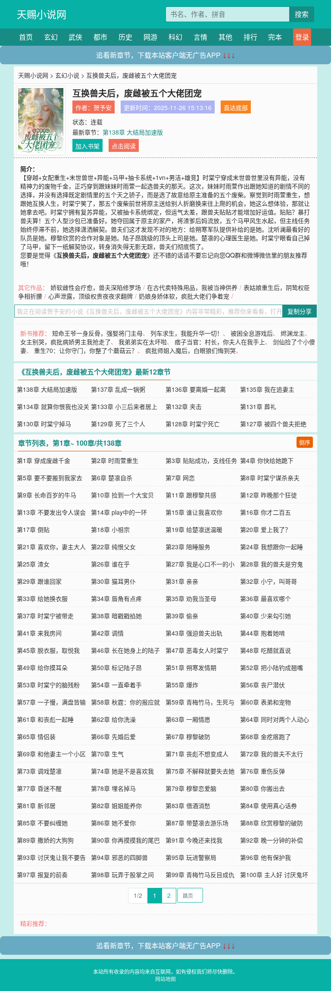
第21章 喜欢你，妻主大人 (51, 546)
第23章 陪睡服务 (188, 546)
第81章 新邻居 (36, 805)
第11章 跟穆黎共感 (191, 495)
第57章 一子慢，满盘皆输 (51, 702)
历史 (125, 37)
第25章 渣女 (33, 564)
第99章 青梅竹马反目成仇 (200, 874)
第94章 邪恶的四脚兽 (119, 857)
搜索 (302, 14)
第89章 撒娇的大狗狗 (45, 840)
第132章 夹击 (184, 406)
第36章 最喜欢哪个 (265, 598)
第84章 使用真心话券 (268, 805)
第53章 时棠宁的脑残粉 (48, 684)
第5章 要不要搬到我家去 (49, 477)
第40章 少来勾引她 (265, 615)
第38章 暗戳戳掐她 (116, 615)
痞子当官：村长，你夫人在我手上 (220, 341)
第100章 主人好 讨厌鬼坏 (274, 874)
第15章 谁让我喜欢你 (194, 512)
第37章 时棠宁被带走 (45, 615)
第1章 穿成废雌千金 (43, 460)
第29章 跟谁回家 (39, 581)
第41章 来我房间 (39, 633)
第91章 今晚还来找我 (194, 840)
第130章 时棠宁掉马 (44, 423)
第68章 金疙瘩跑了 (265, 736)
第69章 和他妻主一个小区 (51, 753)
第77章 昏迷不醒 (39, 788)
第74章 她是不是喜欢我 (122, 771)
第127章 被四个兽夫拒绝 (273, 423)
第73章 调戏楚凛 (39, 771)
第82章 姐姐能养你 (116, 805)
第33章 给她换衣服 (42, 598)
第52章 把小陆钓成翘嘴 (271, 667)
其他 (225, 37)
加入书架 (87, 146)
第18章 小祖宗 (110, 529)
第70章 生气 (107, 753)
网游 (150, 37)
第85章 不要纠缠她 (42, 822)
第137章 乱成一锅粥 (118, 389)
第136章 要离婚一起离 (196, 389)
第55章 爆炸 (182, 684)
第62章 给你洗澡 (113, 719)
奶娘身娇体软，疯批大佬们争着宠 (184, 296)
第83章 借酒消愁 (188, 805)
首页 (26, 37)
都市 (100, 37)
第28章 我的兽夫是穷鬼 (271, 564)
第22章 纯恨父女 (113, 546)
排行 (250, 37)
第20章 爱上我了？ (265, 529)
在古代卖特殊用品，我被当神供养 (192, 287)
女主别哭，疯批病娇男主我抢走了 (65, 341)
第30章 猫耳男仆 (113, 581)
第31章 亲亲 (182, 581)
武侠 (75, 37)
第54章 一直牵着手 (116, 684)
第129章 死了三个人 (118, 423)
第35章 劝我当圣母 (191, 598)
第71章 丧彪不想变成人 (197, 753)
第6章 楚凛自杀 (111, 477)
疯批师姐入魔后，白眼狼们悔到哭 (190, 350)
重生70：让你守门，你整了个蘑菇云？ (85, 350)
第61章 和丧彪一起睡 (45, 719)
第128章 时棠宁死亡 (193, 423)
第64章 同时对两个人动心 (274, 719)
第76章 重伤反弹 (262, 771)
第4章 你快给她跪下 (267, 460)
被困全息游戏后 (252, 333)
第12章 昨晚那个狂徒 (268, 495)
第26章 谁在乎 (110, 564)
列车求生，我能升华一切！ (186, 333)
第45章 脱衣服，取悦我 (48, 650)
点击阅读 (124, 146)
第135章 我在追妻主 (267, 389)
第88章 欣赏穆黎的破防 (271, 822)
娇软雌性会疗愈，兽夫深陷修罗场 (95, 287)
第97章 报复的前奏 (42, 874)
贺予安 (103, 107)
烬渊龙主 (293, 333)
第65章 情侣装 (36, 736)
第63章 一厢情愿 (188, 719)
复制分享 (299, 311)
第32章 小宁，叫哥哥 (268, 581)
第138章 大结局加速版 (133, 132)
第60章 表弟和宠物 (265, 702)
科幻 (175, 37)
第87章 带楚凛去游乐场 (197, 822)
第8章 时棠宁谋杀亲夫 (270, 477)
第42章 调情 (107, 633)
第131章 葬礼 (258, 406)
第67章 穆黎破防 (188, 736)
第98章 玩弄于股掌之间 (122, 874)
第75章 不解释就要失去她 (200, 771)
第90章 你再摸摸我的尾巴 (125, 840)
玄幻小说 (67, 75)
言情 (200, 37)
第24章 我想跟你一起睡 (271, 546)
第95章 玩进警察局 (191, 857)
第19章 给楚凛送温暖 (194, 529)
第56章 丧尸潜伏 (262, 684)
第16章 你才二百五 (265, 512)
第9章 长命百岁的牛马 (46, 495)
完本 (275, 37)
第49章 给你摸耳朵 (42, 667)
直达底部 (236, 107)
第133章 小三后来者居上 (124, 406)
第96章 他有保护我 (265, 857)
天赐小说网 (41, 14)
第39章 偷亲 (182, 615)
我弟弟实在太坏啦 (143, 341)
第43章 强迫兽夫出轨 (194, 633)
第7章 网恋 (180, 477)
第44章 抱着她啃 (262, 633)
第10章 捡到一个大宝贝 (122, 495)
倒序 (304, 442)
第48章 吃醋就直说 (265, 650)
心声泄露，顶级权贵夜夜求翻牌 (90, 296)
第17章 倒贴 (33, 529)
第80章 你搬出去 (262, 788)
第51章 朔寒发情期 (191, 667)
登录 (302, 37)
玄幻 (51, 37)
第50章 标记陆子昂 (116, 667)
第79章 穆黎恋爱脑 (191, 788)
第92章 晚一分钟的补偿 (271, 840)
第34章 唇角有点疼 (116, 598)
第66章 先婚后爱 (113, 736)
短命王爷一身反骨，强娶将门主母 (97, 333)
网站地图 (165, 978)
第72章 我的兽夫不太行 (271, 753)
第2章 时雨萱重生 (114, 460)
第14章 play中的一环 (119, 512)
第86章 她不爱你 (113, 822)
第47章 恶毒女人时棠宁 (197, 650)
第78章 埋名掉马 (113, 788)
